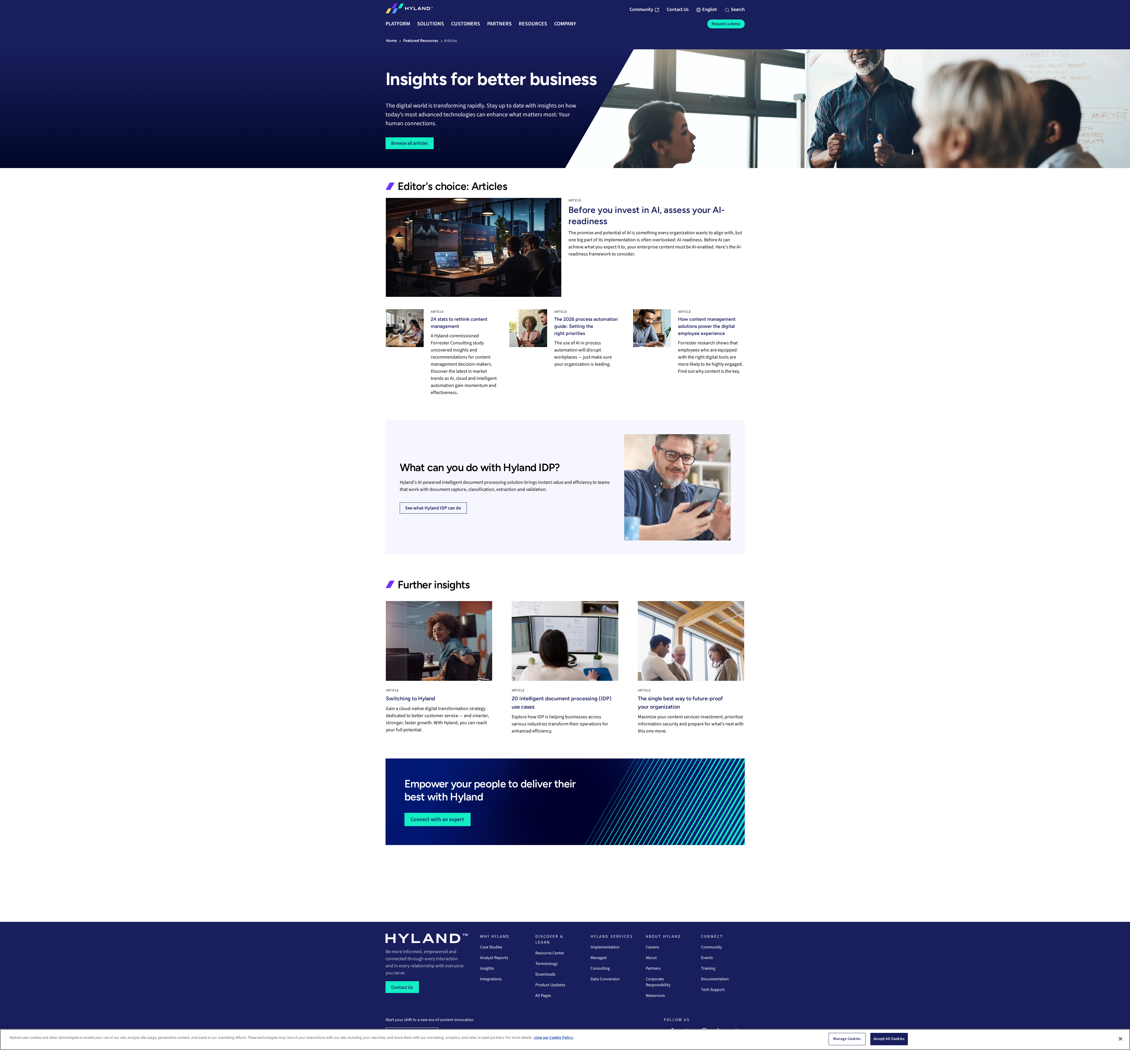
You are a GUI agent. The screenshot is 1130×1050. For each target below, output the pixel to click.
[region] (565, 1039)
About (651, 958)
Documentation (715, 979)
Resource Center (549, 953)
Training (708, 968)
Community (711, 947)
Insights (487, 968)
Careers (652, 947)
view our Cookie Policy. (554, 1037)
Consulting (600, 968)
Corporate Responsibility (658, 982)
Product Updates (550, 985)
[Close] (1120, 1038)
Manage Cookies (847, 1038)
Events (707, 958)
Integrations (491, 979)
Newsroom (655, 996)
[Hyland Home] (409, 10)
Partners (653, 968)
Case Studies (491, 947)
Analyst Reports (494, 958)
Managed (599, 958)
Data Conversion (605, 979)
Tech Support (713, 990)
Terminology (546, 964)
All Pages (543, 996)
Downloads (545, 974)
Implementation (605, 947)
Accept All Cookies (889, 1038)
